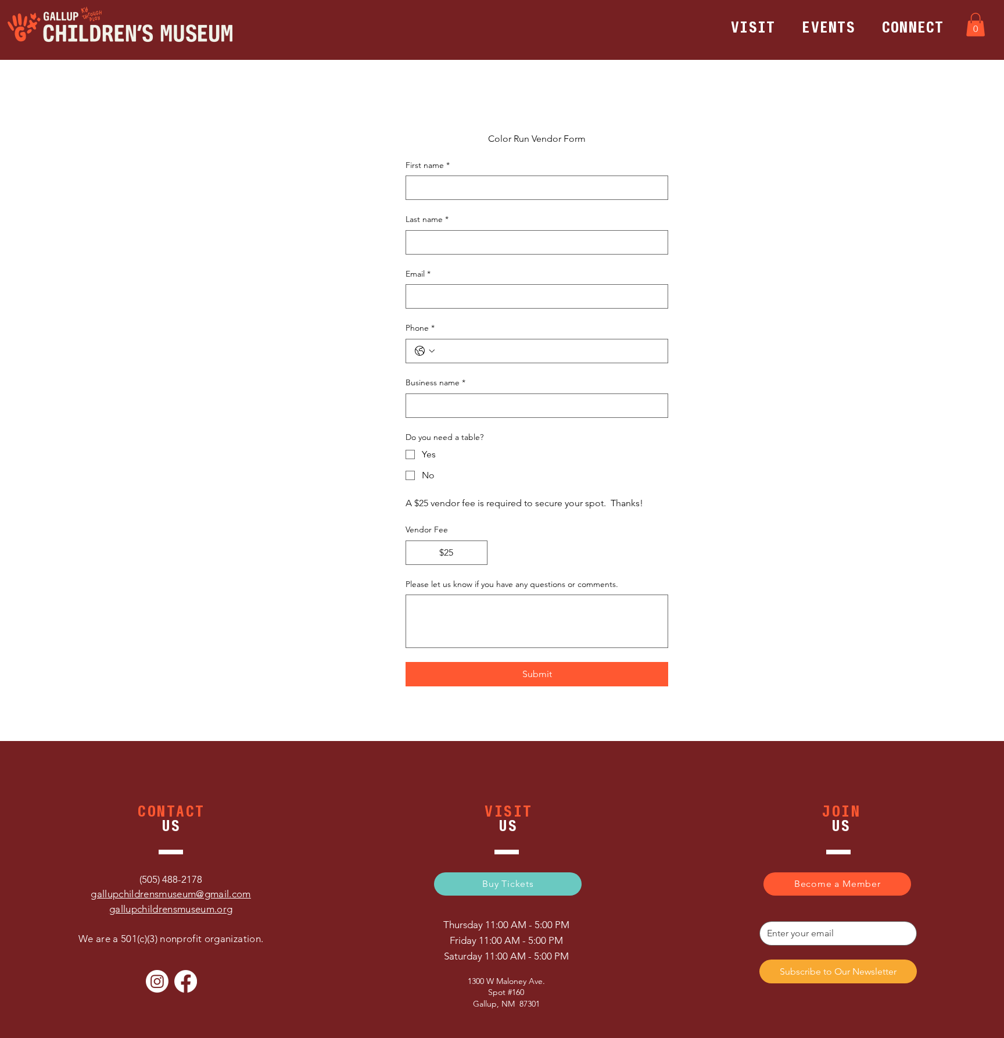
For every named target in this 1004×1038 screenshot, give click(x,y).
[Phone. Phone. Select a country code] (424, 351)
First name (428, 165)
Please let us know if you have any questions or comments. (512, 584)
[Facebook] (185, 981)
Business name (435, 382)
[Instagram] (157, 981)
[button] (753, 27)
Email (418, 274)
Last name (427, 219)
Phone (420, 328)
